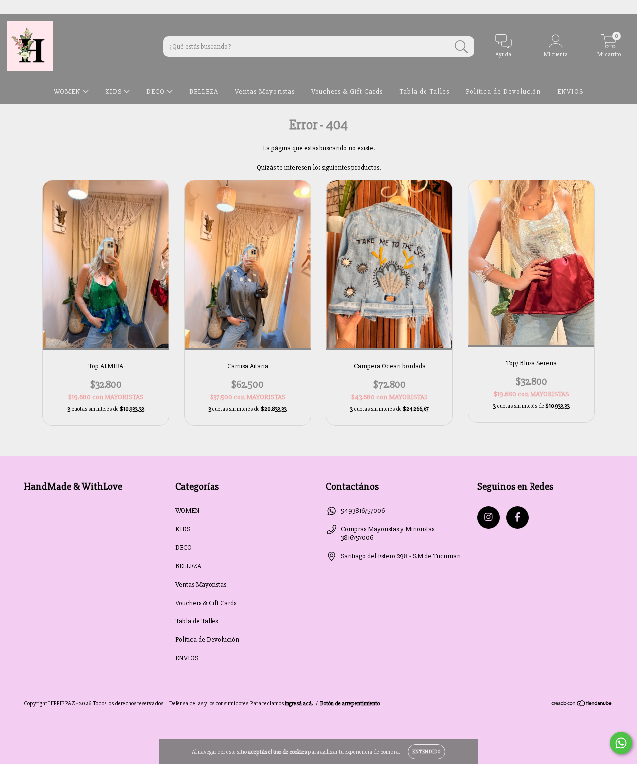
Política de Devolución (503, 91)
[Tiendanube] (582, 705)
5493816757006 (363, 510)
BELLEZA (203, 91)
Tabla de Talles (424, 91)
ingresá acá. (299, 703)
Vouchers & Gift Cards (347, 91)
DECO (156, 91)
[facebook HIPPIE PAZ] (28, 6)
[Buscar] (461, 47)
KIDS (114, 91)
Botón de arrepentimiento (350, 703)
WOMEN (68, 91)
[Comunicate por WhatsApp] (621, 743)
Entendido (426, 752)
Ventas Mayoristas (265, 91)
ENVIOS (570, 91)
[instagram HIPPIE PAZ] (14, 6)
